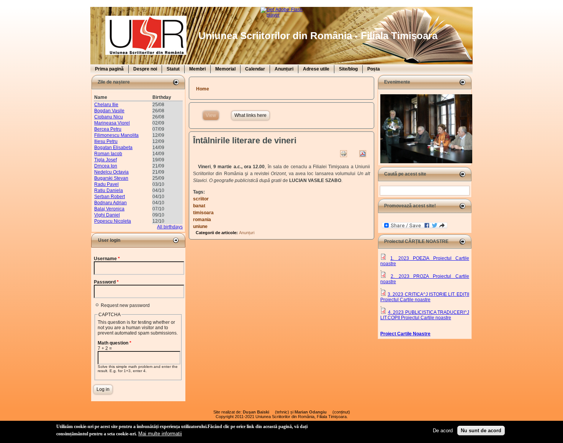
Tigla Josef (105, 159)
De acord (443, 430)
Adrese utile (316, 69)
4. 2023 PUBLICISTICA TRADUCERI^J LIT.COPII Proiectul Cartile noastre (424, 315)
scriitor (201, 199)
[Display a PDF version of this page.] (362, 153)
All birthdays (170, 227)
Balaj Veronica (109, 209)
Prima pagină (109, 69)
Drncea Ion (105, 166)
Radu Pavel (106, 184)
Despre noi (145, 69)
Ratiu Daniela (108, 190)
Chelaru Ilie (106, 104)
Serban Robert (109, 196)
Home (202, 89)
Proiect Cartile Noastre (405, 333)
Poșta (373, 69)
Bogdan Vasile (109, 110)
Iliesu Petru (106, 141)
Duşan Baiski (258, 412)
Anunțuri (284, 69)
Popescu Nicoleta (112, 221)
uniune (200, 226)
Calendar (255, 69)
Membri (197, 69)
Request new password (125, 305)
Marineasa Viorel (112, 123)
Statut (173, 69)
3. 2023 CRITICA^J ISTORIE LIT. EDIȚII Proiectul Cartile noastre (424, 297)
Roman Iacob (108, 153)
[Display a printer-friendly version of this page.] (343, 153)
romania (202, 219)
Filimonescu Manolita (116, 135)
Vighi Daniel (107, 215)
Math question (114, 343)
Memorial (225, 69)
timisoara (203, 212)
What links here (250, 115)
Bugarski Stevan (111, 178)
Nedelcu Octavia (111, 172)
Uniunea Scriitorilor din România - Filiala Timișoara (317, 35)
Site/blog (348, 69)
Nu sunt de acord (481, 430)
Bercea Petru (107, 129)
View (212, 115)
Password (106, 282)
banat (199, 205)
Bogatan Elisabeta (113, 147)
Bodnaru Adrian (110, 202)
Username (107, 258)
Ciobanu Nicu (108, 117)
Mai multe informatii (160, 433)
